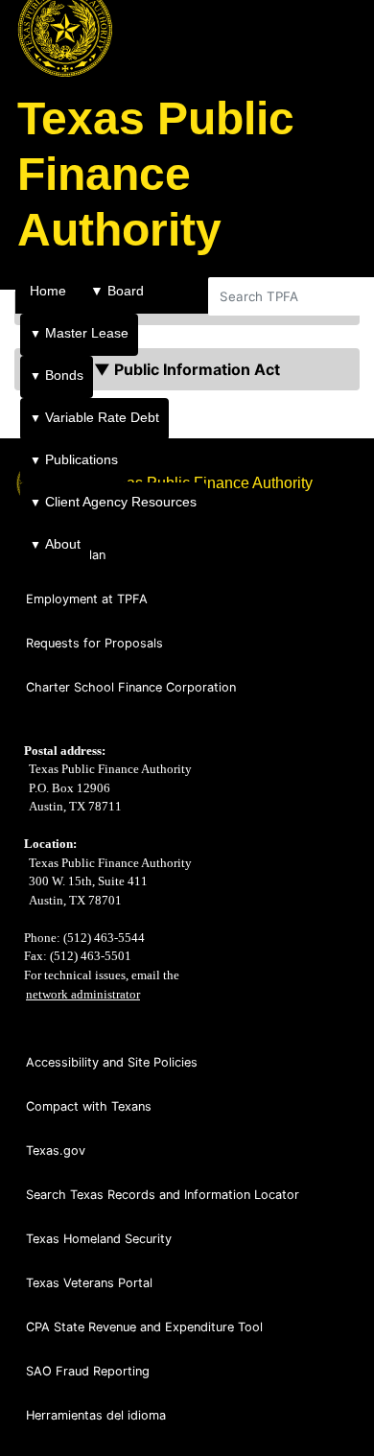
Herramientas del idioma (96, 1415)
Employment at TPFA (87, 599)
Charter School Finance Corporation (131, 687)
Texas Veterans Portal (89, 1283)
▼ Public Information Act (187, 369)
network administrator (83, 994)
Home (48, 290)
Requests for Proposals (94, 643)
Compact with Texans (89, 1106)
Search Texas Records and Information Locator (162, 1194)
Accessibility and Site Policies (112, 1062)
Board (117, 290)
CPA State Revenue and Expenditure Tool (144, 1327)
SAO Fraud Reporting (88, 1371)
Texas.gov (55, 1150)
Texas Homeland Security (99, 1239)
